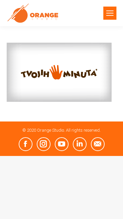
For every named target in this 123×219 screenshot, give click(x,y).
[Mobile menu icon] (109, 13)
